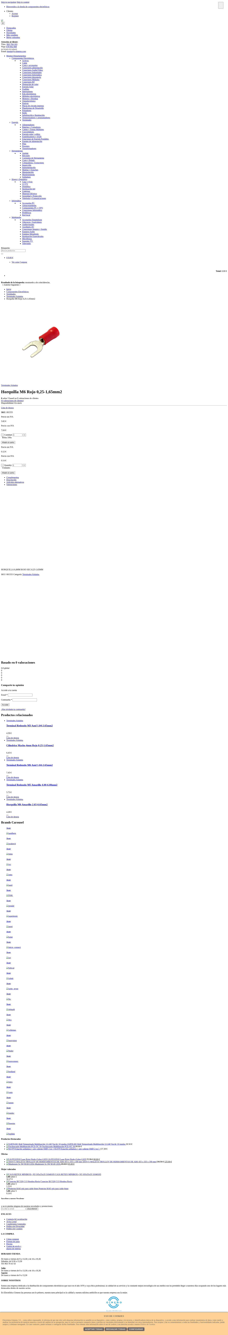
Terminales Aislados (9, 385)
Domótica (26, 186)
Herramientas (17, 151)
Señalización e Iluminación (33, 115)
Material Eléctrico (29, 194)
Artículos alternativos (15, 482)
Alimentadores (28, 125)
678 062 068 (11, 47)
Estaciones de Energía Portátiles (35, 139)
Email (4, 695)
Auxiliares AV (28, 227)
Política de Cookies (14, 1229)
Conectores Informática (32, 75)
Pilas (24, 144)
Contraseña (6, 700)
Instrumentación (28, 167)
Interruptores (27, 91)
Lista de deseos (7, 408)
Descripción (11, 480)
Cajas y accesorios (29, 65)
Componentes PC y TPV (32, 208)
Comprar (23, 262)
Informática (16, 201)
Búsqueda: (5, 248)
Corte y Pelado (28, 160)
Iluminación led (28, 189)
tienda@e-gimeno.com (16, 51)
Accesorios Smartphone (32, 220)
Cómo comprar (12, 1239)
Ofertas (9, 30)
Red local (26, 215)
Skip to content (23, 2)
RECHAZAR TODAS (115, 1329)
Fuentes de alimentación (32, 141)
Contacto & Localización (16, 1219)
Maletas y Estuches (30, 170)
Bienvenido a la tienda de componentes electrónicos (27, 7)
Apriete (25, 153)
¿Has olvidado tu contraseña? (13, 709)
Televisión (26, 243)
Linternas (26, 191)
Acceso (15, 13)
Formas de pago (13, 1241)
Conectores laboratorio (31, 77)
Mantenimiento (28, 175)
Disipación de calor (30, 84)
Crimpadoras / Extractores (33, 163)
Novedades (11, 33)
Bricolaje (26, 156)
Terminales (26, 120)
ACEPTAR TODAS (94, 1329)
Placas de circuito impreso (33, 106)
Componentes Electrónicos (23, 58)
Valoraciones (11, 484)
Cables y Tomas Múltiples (33, 129)
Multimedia (16, 217)
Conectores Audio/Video (32, 70)
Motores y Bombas (30, 99)
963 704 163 (12, 44)
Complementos (12, 477)
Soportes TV (27, 241)
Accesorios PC (28, 203)
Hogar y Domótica (19, 179)
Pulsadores (26, 110)
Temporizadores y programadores (36, 118)
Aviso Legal (11, 1221)
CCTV (25, 184)
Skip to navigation (8, 2)
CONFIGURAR (136, 1329)
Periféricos (26, 213)
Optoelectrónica (28, 101)
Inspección (26, 165)
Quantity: (8, 465)
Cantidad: (8, 435)
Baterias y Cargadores (31, 127)
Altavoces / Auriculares (32, 222)
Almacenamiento (29, 205)
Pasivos (25, 103)
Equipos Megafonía (30, 234)
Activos (25, 61)
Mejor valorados (13, 37)
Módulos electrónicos (31, 96)
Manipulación (28, 172)
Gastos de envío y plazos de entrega (13, 1247)
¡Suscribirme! (32, 1209)
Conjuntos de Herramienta (33, 158)
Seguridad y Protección (32, 196)
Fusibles (25, 89)
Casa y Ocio (27, 182)
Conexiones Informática (32, 210)
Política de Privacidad (15, 1226)
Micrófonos (27, 239)
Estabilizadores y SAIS (31, 137)
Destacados (11, 28)
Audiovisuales (28, 224)
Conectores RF (28, 82)
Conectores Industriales (32, 72)
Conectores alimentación (32, 68)
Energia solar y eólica (31, 134)
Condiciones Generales (16, 1224)
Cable (24, 63)
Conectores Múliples (30, 80)
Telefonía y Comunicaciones (34, 198)
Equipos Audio (28, 232)
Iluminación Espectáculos (32, 236)
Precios (9, 1244)
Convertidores (28, 132)
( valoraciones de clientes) (12, 401)
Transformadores (29, 148)
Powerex (26, 146)
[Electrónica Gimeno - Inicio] (2, 21)
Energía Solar (28, 87)
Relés (24, 113)
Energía (15, 122)
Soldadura (26, 177)
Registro (15, 16)
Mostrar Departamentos (16, 56)
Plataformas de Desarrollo (33, 108)
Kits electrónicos (29, 94)
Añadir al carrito (8, 442)
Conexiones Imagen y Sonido (34, 229)
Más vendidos (12, 35)
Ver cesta (15, 262)
